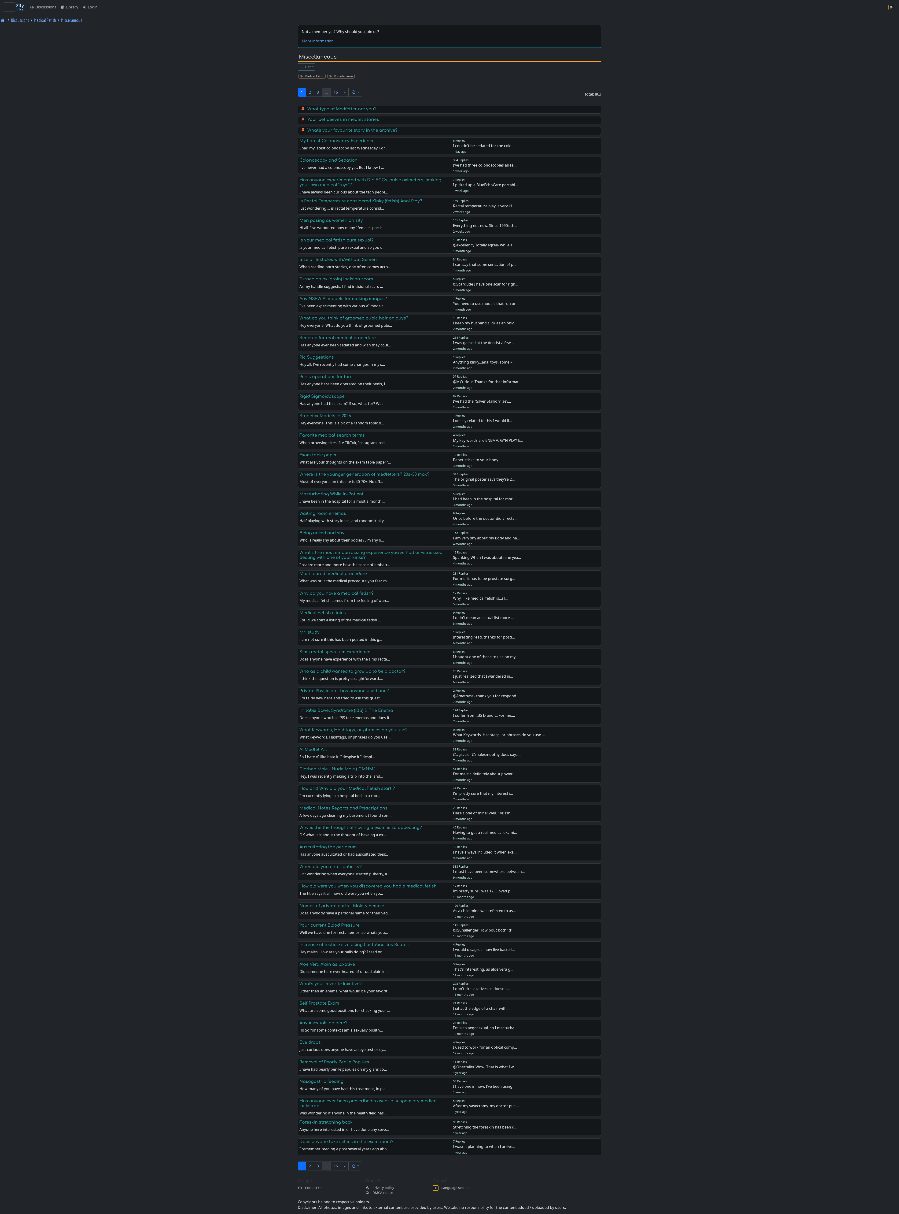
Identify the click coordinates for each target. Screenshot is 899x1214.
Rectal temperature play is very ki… (484, 205)
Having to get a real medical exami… (485, 832)
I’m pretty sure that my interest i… (483, 793)
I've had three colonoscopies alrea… (485, 165)
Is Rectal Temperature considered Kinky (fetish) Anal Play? (360, 201)
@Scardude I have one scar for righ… (485, 284)
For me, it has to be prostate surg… (484, 578)
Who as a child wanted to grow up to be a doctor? (352, 671)
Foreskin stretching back (326, 1122)
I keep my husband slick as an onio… (485, 323)
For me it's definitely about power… (484, 773)
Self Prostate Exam (319, 1003)
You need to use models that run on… (486, 303)
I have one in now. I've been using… (484, 1086)
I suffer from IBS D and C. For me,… (484, 715)
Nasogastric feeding (321, 1081)
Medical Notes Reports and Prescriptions (343, 808)
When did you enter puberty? (330, 866)
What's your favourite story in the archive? (352, 130)
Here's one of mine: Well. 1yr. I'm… (483, 813)
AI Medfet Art (313, 749)
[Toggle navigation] (9, 7)
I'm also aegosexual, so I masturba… (485, 1027)
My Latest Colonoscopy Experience (337, 140)
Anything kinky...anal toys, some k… (484, 362)
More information (318, 41)
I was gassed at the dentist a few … (484, 342)
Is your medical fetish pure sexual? (336, 240)
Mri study (309, 632)
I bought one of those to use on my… (485, 656)
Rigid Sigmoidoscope (322, 396)
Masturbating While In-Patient (331, 494)
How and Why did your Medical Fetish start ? (347, 788)
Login (92, 7)
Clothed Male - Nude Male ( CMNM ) (337, 769)
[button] (355, 92)
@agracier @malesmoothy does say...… (487, 754)
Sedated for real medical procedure (337, 337)
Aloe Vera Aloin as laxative (327, 964)
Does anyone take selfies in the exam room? (346, 1141)
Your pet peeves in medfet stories (343, 119)
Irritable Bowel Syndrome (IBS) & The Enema (346, 710)
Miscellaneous (71, 20)
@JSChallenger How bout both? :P (482, 930)
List (307, 67)
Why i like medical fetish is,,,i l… (480, 598)
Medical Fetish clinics (322, 612)
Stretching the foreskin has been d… (485, 1127)
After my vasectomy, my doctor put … (486, 1105)
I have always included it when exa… (485, 852)
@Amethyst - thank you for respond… (486, 695)
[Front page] (3, 20)
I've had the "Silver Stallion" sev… (482, 401)
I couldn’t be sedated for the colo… (484, 145)
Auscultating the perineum (328, 847)
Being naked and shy (321, 533)
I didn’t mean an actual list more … (483, 617)
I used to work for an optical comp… (485, 1047)
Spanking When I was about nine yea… (487, 557)
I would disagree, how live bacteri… (484, 949)
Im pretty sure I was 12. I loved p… (483, 891)
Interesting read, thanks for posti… (484, 637)
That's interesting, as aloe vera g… (483, 969)
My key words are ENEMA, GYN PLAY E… (488, 440)
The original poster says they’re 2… (484, 479)
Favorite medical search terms (332, 435)
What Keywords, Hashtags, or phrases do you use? (353, 730)
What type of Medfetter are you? (341, 109)
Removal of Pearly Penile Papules (334, 1062)
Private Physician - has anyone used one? (344, 690)
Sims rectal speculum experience (334, 652)
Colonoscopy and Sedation (328, 160)
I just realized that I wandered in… (483, 676)
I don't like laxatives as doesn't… (481, 988)
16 (336, 92)
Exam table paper (318, 455)
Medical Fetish (45, 20)
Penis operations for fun (325, 376)
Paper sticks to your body (475, 459)
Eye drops (310, 1042)
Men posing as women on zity (331, 220)
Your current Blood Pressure (329, 925)
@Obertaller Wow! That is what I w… (485, 1066)
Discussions (45, 7)
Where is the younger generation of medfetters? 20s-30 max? (364, 474)
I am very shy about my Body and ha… (486, 538)
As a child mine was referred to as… (484, 910)
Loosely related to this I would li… (482, 420)
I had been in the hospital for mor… (484, 498)
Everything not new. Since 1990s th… (485, 225)
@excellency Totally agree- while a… (484, 245)
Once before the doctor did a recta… (485, 518)
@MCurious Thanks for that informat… (487, 381)
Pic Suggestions (316, 357)
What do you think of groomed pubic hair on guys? (353, 318)
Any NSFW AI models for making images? (343, 298)
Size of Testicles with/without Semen (338, 259)
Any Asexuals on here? (323, 1023)
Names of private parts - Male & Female (341, 905)
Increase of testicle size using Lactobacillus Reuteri (354, 944)
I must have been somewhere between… (489, 871)
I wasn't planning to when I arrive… (484, 1146)
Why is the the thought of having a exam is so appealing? (360, 827)
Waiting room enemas (322, 513)
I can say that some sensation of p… (484, 264)
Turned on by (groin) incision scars (336, 279)
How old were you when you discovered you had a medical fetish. (368, 886)
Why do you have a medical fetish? (336, 593)
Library (71, 7)
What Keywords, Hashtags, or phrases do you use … (499, 734)
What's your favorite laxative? (330, 983)
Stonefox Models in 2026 (325, 415)
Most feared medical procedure (333, 573)
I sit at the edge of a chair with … (482, 1008)
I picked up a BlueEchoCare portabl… (485, 184)
